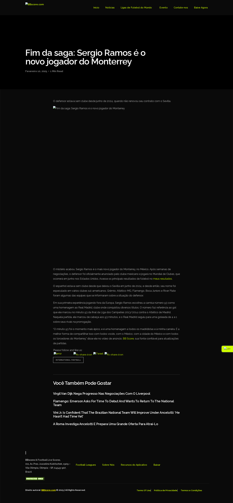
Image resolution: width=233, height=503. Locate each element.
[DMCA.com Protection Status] (34, 479)
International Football (68, 360)
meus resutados (162, 278)
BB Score (128, 338)
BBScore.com (48, 490)
